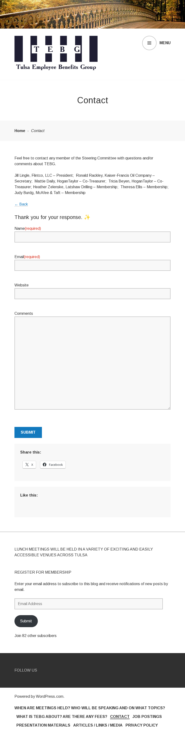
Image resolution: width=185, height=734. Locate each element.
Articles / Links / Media (98, 725)
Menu (165, 43)
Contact (120, 717)
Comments (23, 313)
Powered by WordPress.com (38, 696)
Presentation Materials (43, 725)
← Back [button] (21, 204)
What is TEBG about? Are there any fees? (61, 717)
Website (21, 285)
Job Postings (147, 717)
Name (27, 228)
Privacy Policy (142, 725)
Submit (28, 432)
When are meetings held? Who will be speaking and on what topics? (89, 708)
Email (27, 257)
